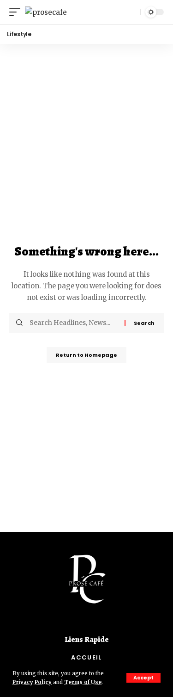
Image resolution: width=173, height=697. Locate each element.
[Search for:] (74, 323)
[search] (131, 12)
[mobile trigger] (17, 12)
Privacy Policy (32, 682)
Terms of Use (82, 682)
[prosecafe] (46, 12)
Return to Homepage (86, 355)
